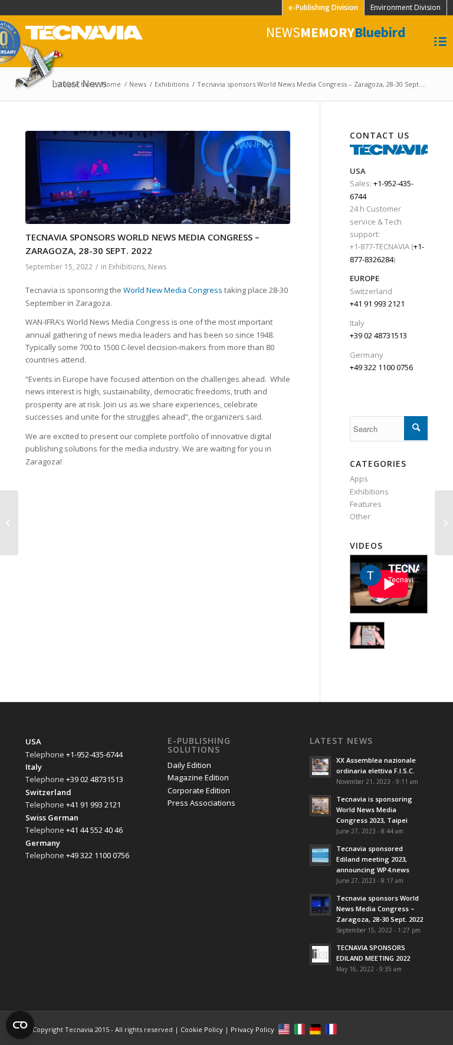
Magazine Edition (198, 777)
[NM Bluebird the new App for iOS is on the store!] (444, 522)
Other (360, 516)
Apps (359, 478)
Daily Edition (189, 765)
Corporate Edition (199, 790)
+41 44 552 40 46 (94, 830)
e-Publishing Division (323, 7)
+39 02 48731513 (378, 335)
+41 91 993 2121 (377, 303)
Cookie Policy (201, 1029)
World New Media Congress (172, 290)
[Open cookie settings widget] (20, 1025)
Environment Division (405, 7)
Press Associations (201, 802)
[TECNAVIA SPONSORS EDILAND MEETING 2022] (9, 522)
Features (366, 504)
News (137, 84)
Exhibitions (172, 84)
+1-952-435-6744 (94, 754)
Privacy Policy (252, 1029)
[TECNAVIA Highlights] (367, 635)
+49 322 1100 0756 (381, 367)
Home (111, 84)
